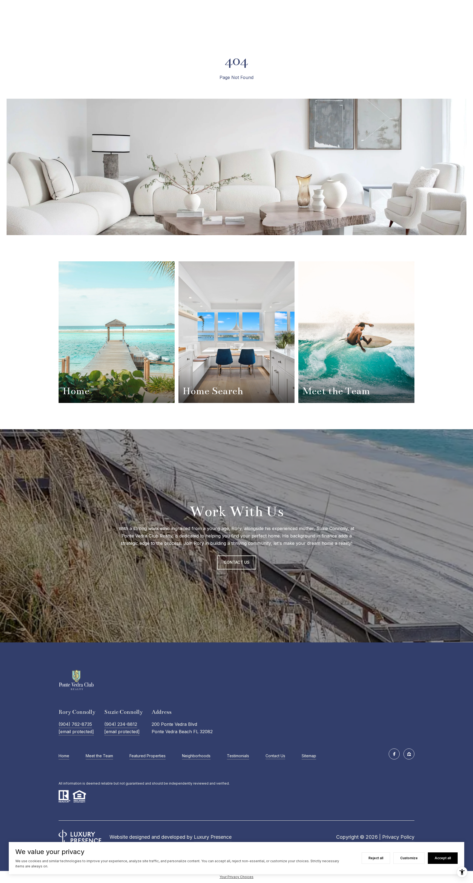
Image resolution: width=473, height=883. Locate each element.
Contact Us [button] (237, 562)
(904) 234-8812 (120, 724)
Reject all (375, 858)
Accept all (443, 858)
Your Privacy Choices (236, 877)
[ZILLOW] (408, 753)
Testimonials (238, 755)
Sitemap (309, 755)
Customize (409, 858)
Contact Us (275, 756)
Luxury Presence (213, 837)
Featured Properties (147, 755)
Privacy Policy (398, 837)
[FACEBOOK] (394, 753)
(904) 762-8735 (75, 724)
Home (64, 755)
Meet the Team (99, 755)
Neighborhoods (196, 755)
